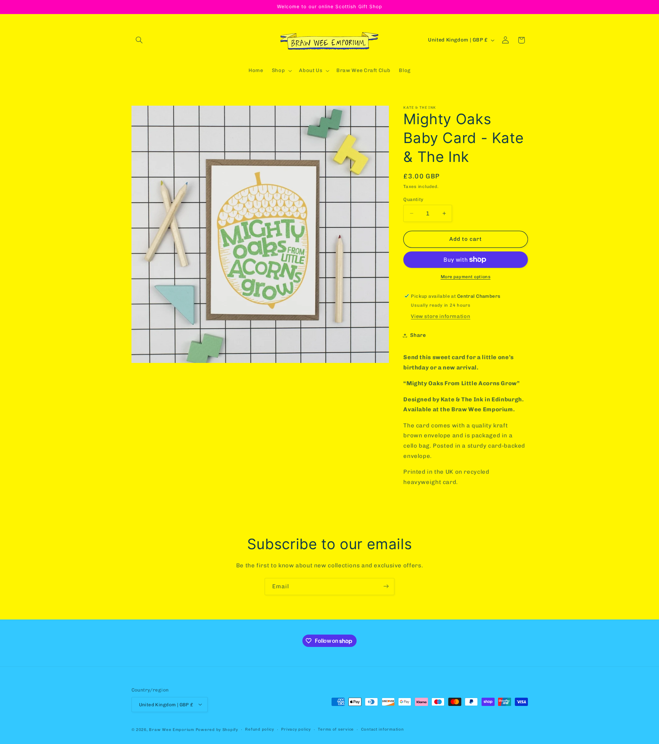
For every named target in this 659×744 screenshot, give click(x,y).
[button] (139, 40)
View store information (440, 316)
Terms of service (336, 729)
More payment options (466, 276)
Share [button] (418, 335)
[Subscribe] (386, 586)
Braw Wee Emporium (172, 729)
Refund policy (259, 729)
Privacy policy (296, 729)
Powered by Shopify (217, 729)
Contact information (382, 729)
